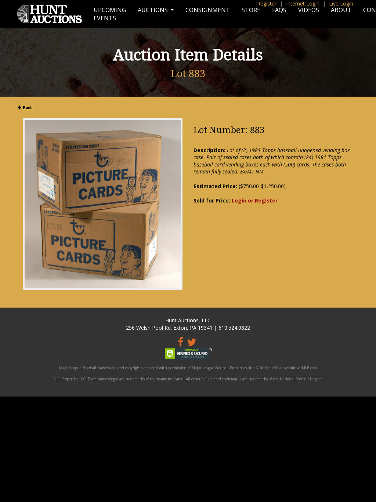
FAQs (279, 10)
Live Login (341, 3)
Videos (308, 10)
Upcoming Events (110, 14)
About (341, 10)
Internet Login (302, 3)
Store (251, 10)
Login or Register (255, 200)
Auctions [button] (153, 10)
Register (266, 3)
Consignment (207, 10)
